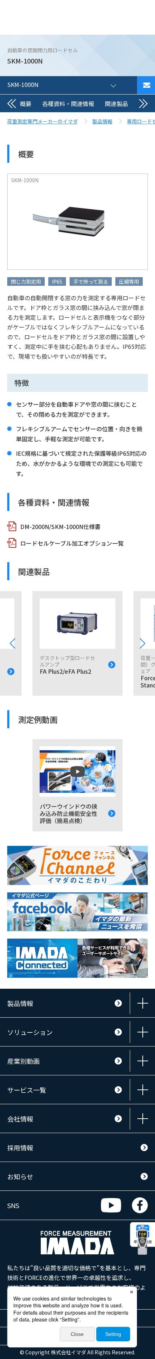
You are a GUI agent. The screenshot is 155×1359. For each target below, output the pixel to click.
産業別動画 (23, 1061)
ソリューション (30, 1032)
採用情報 (20, 1147)
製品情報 (20, 1003)
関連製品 (116, 103)
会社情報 (20, 1118)
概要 (25, 103)
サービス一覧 (26, 1089)
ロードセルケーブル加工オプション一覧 (72, 543)
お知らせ (20, 1176)
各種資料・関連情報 (68, 103)
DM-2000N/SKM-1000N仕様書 (60, 526)
